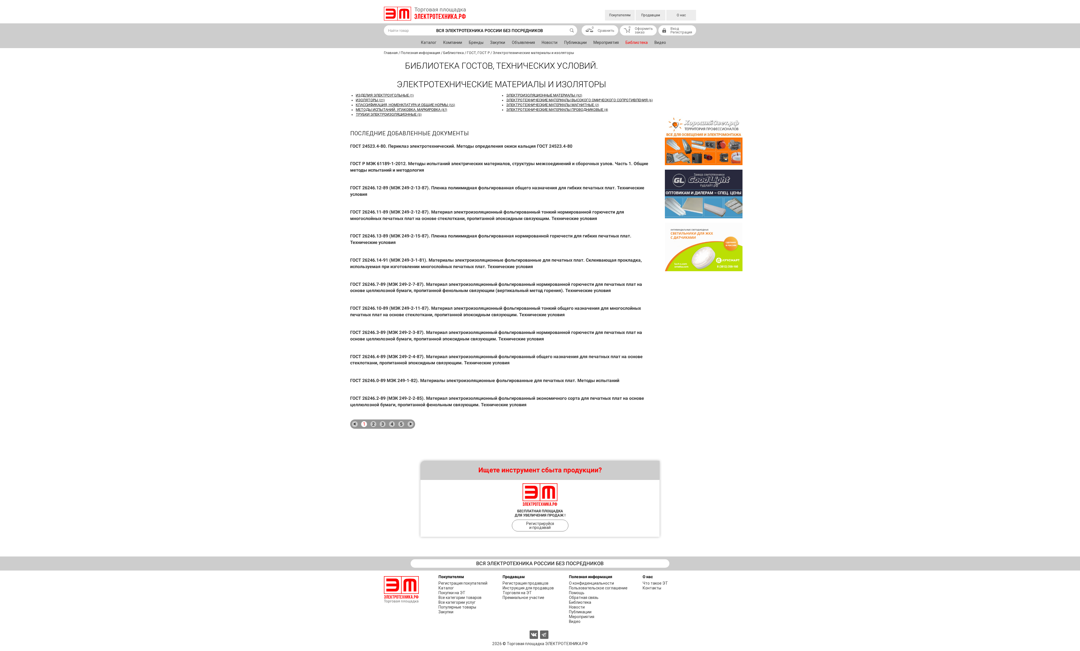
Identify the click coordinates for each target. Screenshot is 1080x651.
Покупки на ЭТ (451, 593)
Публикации (575, 42)
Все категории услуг (457, 602)
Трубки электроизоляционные (389, 114)
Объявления (523, 42)
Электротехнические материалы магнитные (552, 105)
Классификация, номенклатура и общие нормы (405, 105)
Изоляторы (370, 100)
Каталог (428, 42)
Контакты (652, 588)
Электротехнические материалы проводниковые (557, 109)
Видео (660, 42)
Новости (549, 42)
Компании (452, 42)
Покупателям (620, 15)
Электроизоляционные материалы (544, 95)
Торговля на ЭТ (517, 593)
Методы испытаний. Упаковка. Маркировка (401, 109)
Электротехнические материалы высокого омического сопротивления (579, 100)
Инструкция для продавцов (528, 588)
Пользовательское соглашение (598, 588)
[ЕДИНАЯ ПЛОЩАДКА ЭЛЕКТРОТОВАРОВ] (425, 14)
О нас (681, 15)
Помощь (576, 593)
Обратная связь (583, 597)
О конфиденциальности (591, 583)
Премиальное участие (523, 597)
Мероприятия (606, 42)
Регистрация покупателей (462, 583)
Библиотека (637, 42)
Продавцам (650, 15)
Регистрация (681, 32)
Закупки (497, 42)
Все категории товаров (460, 597)
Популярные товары (457, 607)
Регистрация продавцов (525, 583)
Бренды (476, 42)
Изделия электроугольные (385, 95)
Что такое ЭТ (655, 583)
